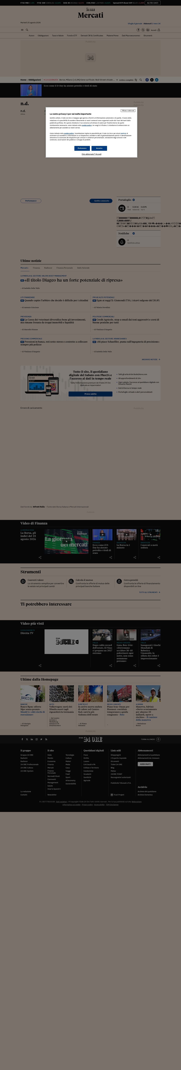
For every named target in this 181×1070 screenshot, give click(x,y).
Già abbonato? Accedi (91, 154)
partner (123, 133)
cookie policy (87, 125)
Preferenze (82, 148)
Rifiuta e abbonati (128, 110)
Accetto (99, 148)
